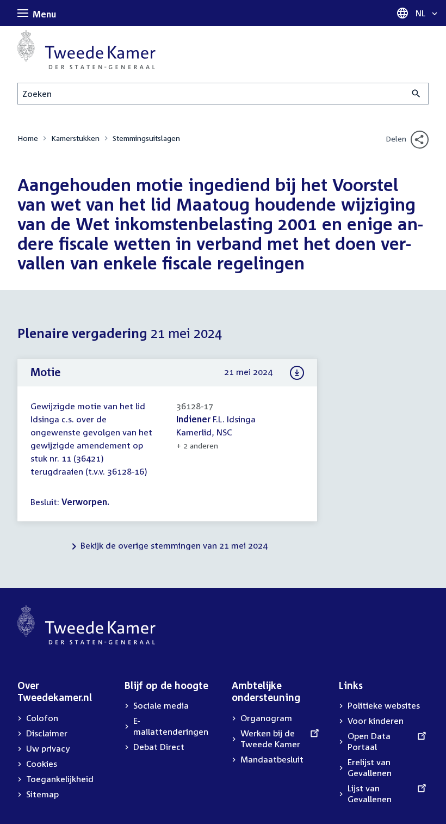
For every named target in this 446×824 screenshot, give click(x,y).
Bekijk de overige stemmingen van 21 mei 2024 (174, 545)
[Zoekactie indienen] (416, 93)
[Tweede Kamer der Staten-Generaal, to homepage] (86, 49)
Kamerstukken (75, 138)
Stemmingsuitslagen (146, 138)
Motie (45, 371)
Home (27, 138)
